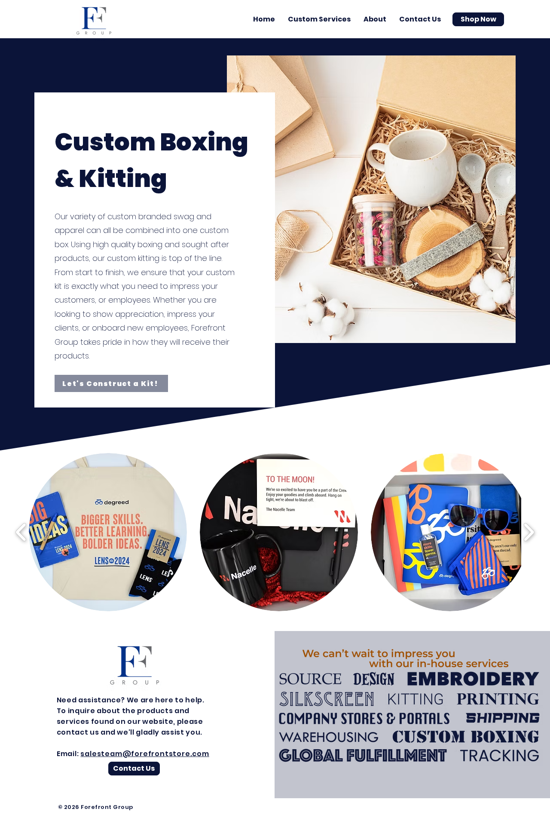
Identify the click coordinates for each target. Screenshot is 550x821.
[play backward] (21, 532)
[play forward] (528, 532)
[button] (319, 19)
